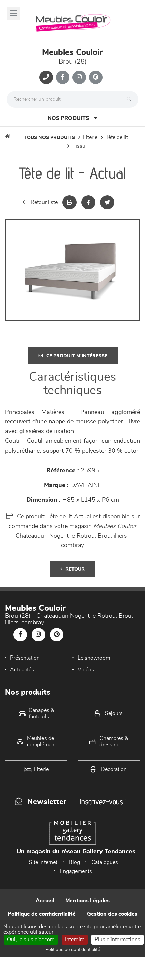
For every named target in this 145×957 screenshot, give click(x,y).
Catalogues (104, 862)
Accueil (45, 900)
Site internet (43, 862)
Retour (75, 569)
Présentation (25, 658)
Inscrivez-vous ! (103, 801)
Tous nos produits (49, 137)
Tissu (78, 146)
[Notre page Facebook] (62, 77)
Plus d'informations (117, 939)
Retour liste (44, 202)
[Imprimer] (69, 202)
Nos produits (68, 118)
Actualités (22, 669)
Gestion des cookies (112, 914)
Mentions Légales (87, 900)
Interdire (74, 939)
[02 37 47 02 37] (46, 77)
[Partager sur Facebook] (88, 202)
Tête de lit (117, 137)
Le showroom (94, 658)
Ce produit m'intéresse (76, 356)
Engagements (76, 871)
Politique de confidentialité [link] (72, 949)
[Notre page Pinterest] (96, 77)
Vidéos (86, 669)
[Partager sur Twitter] (107, 202)
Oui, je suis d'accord (31, 939)
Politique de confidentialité (42, 914)
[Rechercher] (130, 99)
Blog (74, 862)
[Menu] (13, 13)
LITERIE (90, 137)
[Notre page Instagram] (79, 77)
